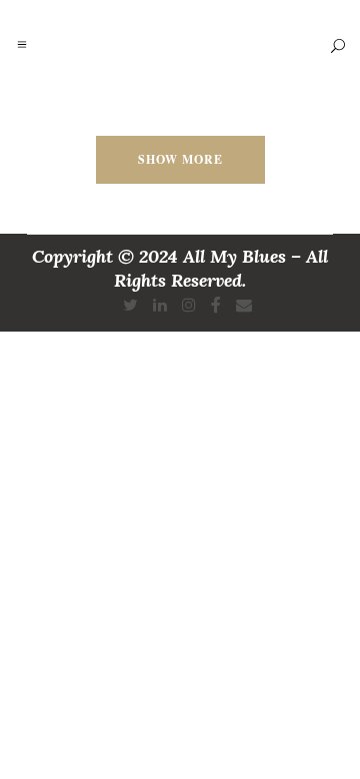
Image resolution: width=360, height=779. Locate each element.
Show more (180, 159)
